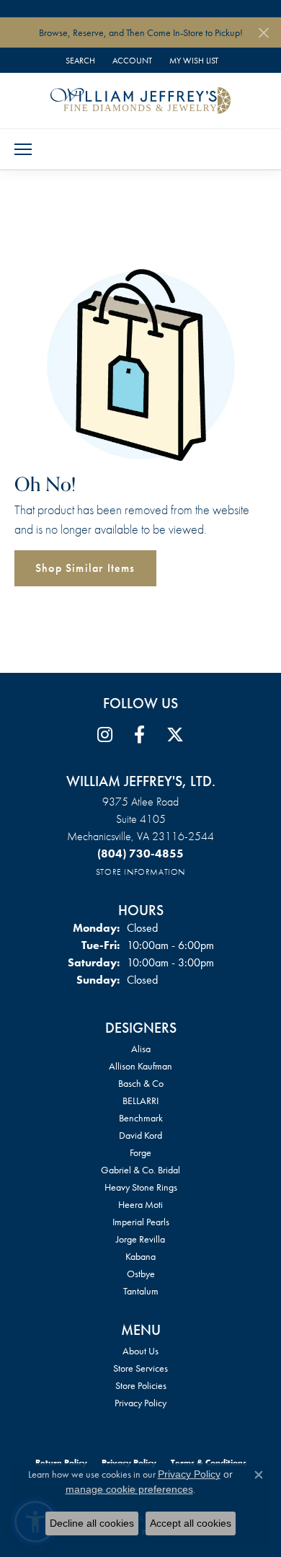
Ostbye (141, 1273)
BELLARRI (140, 1100)
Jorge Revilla (140, 1238)
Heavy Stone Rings (140, 1187)
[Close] (263, 33)
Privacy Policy (140, 1402)
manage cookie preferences (129, 1489)
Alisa (141, 1048)
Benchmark (141, 1117)
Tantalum (141, 1290)
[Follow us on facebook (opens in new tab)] (139, 735)
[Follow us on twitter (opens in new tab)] (175, 735)
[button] (79, 60)
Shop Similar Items (85, 567)
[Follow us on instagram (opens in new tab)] (105, 735)
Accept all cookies (190, 1523)
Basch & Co (141, 1083)
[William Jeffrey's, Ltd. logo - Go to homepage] (140, 100)
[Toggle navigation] (23, 149)
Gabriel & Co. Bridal (140, 1169)
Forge (140, 1152)
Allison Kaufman (140, 1065)
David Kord (140, 1135)
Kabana (140, 1256)
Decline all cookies (92, 1523)
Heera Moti (140, 1204)
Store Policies (140, 1385)
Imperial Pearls (140, 1221)
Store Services (140, 1368)
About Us (140, 1350)
